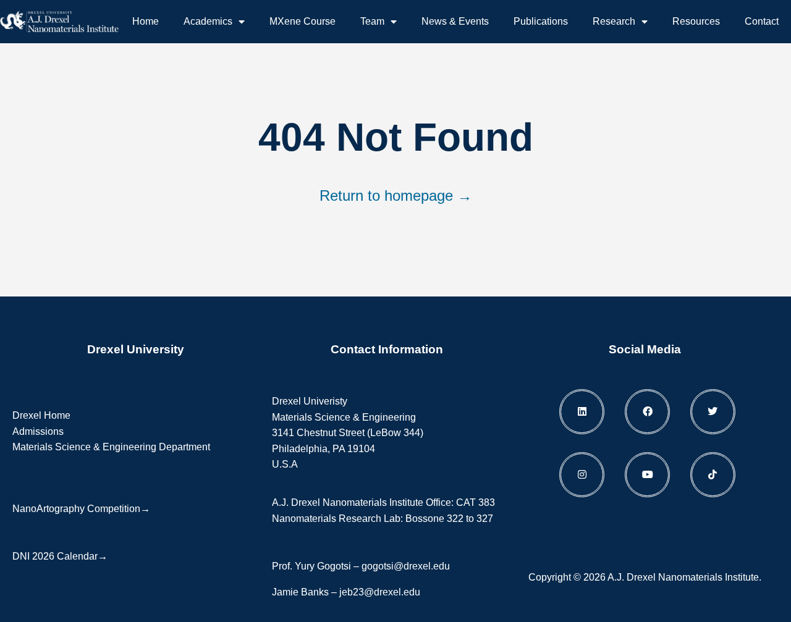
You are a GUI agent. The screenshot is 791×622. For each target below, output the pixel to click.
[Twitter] (712, 411)
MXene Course (302, 21)
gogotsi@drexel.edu (406, 566)
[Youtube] (647, 474)
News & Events (455, 21)
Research (614, 21)
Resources (696, 21)
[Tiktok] (712, 474)
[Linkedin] (581, 411)
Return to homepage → (395, 195)
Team (372, 21)
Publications (541, 21)
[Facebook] (647, 411)
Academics (208, 21)
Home (145, 21)
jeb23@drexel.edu (379, 592)
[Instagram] (581, 474)
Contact (762, 21)
